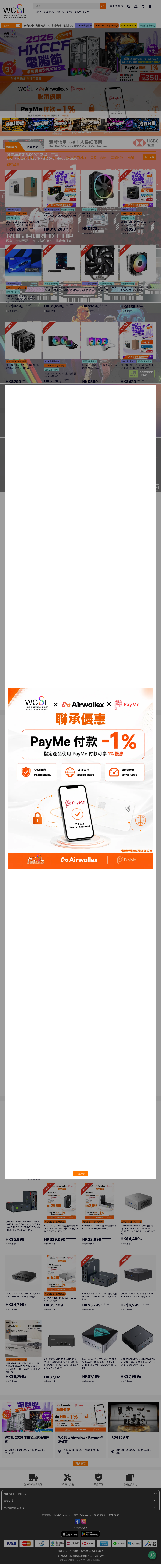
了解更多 (80, 1174)
